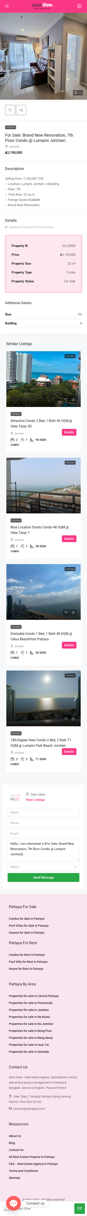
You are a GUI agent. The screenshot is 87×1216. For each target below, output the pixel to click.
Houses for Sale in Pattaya (26, 932)
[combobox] (43, 866)
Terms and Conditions (23, 1170)
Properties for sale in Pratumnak (30, 1003)
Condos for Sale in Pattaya (26, 918)
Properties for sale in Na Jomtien (31, 1024)
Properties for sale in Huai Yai (29, 1044)
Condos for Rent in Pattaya (27, 954)
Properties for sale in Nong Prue (30, 1030)
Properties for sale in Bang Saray (31, 1037)
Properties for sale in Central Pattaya (34, 996)
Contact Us (16, 1150)
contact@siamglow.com (29, 1108)
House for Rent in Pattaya (26, 968)
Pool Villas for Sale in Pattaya (29, 925)
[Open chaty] (13, 1203)
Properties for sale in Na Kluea (29, 1017)
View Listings (35, 800)
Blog (12, 1143)
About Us (15, 1136)
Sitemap (14, 1177)
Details (69, 432)
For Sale (10, 127)
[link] (43, 379)
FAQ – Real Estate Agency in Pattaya (33, 1164)
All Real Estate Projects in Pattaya (32, 1157)
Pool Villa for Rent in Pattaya (28, 961)
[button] (10, 110)
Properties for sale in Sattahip (29, 1051)
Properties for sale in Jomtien (29, 1010)
